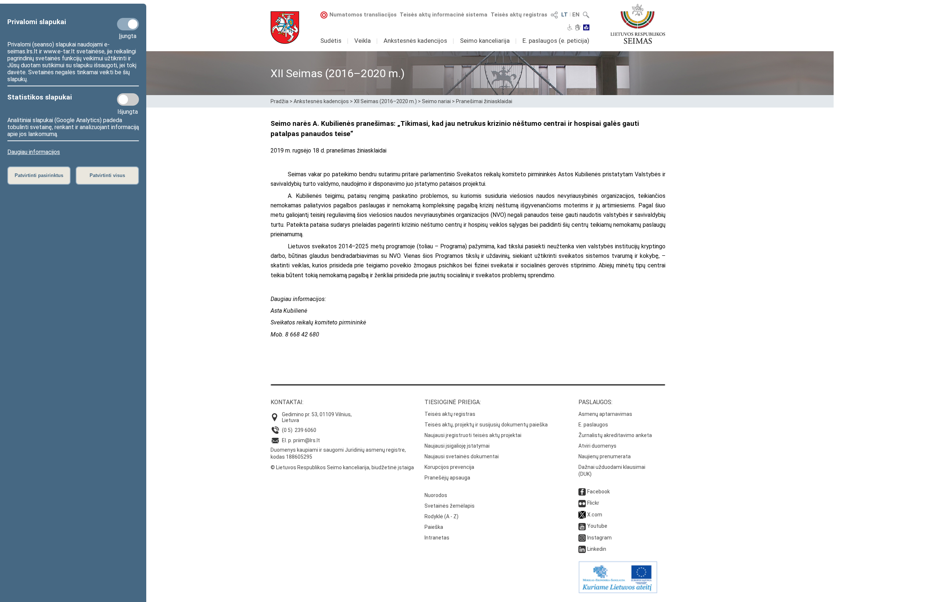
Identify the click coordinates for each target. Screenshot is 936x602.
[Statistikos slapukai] (128, 99)
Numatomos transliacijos (363, 14)
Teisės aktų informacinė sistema (443, 14)
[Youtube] (582, 526)
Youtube (597, 526)
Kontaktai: (287, 402)
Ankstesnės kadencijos (415, 40)
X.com (594, 515)
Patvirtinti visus (107, 175)
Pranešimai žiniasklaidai (484, 101)
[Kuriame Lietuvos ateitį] (617, 591)
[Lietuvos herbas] (285, 27)
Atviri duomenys (597, 446)
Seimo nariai (436, 101)
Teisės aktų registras (519, 14)
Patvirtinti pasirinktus (39, 175)
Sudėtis (330, 40)
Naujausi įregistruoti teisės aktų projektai (472, 435)
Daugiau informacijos (33, 151)
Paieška (433, 527)
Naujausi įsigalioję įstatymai (457, 446)
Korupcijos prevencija (449, 467)
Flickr (593, 503)
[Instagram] (582, 538)
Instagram (599, 538)
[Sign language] (578, 28)
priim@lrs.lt (306, 440)
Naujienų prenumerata (604, 456)
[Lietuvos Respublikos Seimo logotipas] (637, 24)
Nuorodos (435, 495)
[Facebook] (582, 491)
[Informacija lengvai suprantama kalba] (586, 28)
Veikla (362, 40)
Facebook (598, 491)
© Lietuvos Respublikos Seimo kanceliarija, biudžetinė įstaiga (342, 467)
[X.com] (582, 515)
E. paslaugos (593, 425)
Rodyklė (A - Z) (441, 516)
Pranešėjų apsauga (447, 478)
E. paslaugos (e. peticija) (555, 40)
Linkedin (596, 549)
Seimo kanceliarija (485, 40)
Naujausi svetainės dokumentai (461, 456)
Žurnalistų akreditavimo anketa (615, 435)
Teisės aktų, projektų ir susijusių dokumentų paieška (486, 425)
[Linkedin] (582, 549)
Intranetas (436, 538)
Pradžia (279, 101)
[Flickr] (582, 503)
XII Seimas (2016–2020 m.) (385, 101)
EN (576, 14)
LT (564, 14)
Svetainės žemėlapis (449, 506)
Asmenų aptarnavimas (605, 414)
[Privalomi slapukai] (128, 24)
